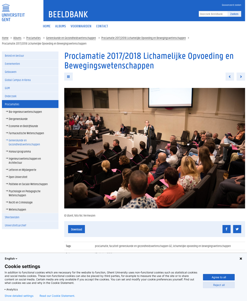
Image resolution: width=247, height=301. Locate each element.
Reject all (219, 285)
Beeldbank (68, 14)
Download (76, 229)
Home (5, 38)
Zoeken (234, 14)
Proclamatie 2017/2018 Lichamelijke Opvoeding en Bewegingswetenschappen (143, 38)
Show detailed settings (19, 295)
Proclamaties (33, 38)
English (10, 258)
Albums (17, 38)
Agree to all (219, 277)
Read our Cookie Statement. (57, 295)
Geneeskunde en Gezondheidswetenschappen (71, 38)
